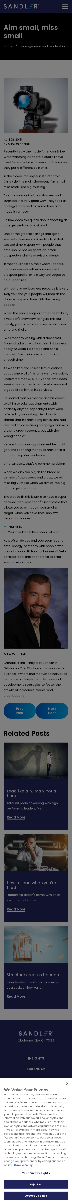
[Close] (67, 1083)
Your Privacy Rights (36, 1173)
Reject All (36, 1184)
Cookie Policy (23, 1165)
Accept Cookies (36, 1196)
